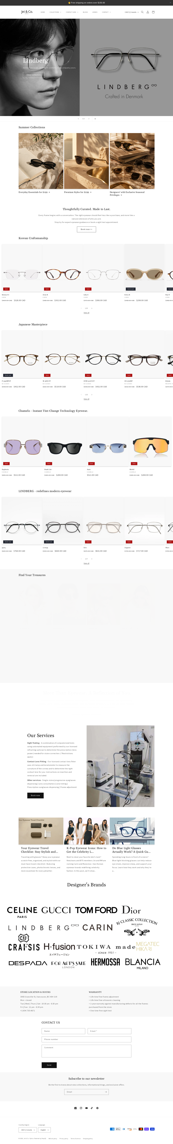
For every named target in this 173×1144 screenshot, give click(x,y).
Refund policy (53, 1138)
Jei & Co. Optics (29, 1138)
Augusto (128, 548)
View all (86, 313)
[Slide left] (81, 308)
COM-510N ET (89, 381)
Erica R (127, 295)
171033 (45, 548)
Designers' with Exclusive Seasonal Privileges (127, 193)
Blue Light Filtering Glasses (32, 680)
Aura (89, 469)
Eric (85, 548)
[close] (170, 2)
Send (49, 1065)
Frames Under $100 (131, 680)
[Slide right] (91, 308)
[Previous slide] (78, 118)
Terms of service (76, 1138)
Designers (92, 628)
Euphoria (5, 469)
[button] (142, 12)
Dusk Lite (47, 469)
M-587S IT (47, 381)
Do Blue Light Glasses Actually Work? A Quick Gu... (131, 850)
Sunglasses (58, 628)
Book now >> (86, 229)
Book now (35, 795)
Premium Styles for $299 (76, 192)
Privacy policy (64, 1138)
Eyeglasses (24, 628)
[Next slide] (88, 118)
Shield (132, 469)
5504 (4, 548)
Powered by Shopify (40, 1138)
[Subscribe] (106, 1092)
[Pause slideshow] (94, 118)
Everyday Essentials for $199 (33, 192)
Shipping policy (88, 1138)
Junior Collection (130, 628)
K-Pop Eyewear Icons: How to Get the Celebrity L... (86, 850)
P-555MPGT (6, 381)
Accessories (58, 680)
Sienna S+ (5, 295)
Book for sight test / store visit (86, 714)
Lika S (86, 295)
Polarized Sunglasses (97, 680)
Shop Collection (34, 75)
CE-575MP (129, 381)
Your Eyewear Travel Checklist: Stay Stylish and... (39, 850)
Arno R (45, 295)
